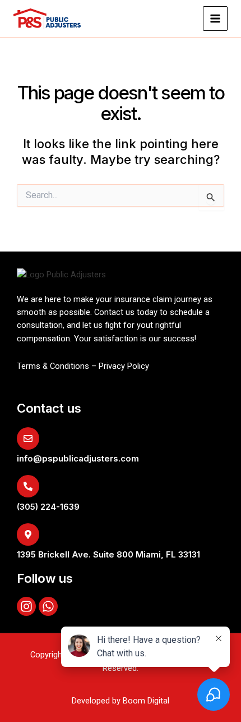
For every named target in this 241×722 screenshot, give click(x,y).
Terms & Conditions (53, 366)
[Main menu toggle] (215, 18)
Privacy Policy (124, 366)
